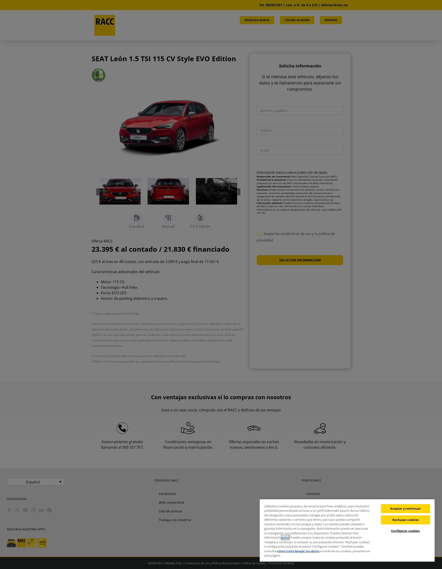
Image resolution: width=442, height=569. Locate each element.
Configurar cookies (405, 531)
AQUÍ (285, 537)
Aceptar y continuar (405, 508)
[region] (347, 530)
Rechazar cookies (405, 520)
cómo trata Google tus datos (298, 551)
